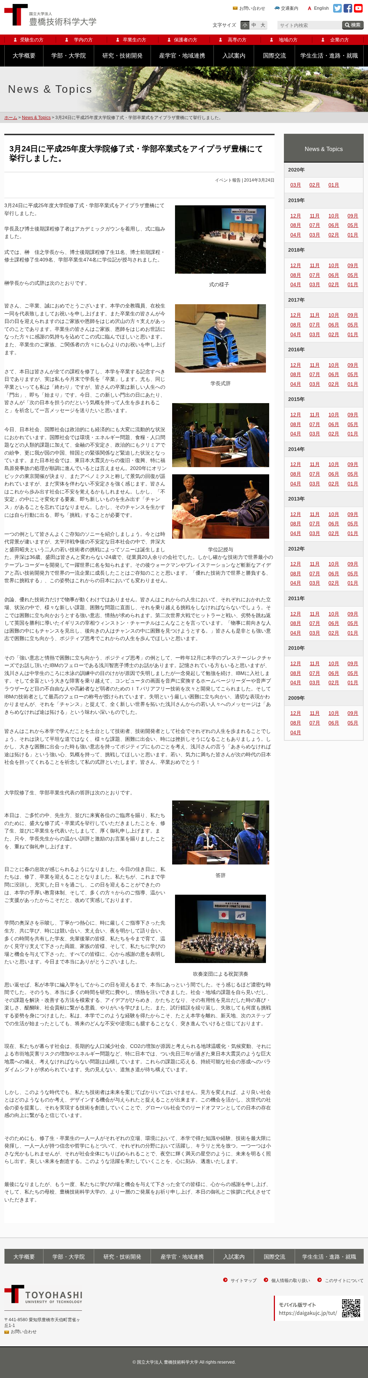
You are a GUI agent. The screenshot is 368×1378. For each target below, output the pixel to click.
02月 (314, 185)
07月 (314, 225)
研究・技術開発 (122, 56)
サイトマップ (244, 1280)
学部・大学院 (68, 56)
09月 (353, 216)
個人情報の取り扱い (290, 1280)
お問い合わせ (252, 8)
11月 (315, 216)
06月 (333, 225)
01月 (333, 185)
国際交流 (274, 56)
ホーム (10, 117)
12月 (295, 216)
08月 (295, 225)
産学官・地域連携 (182, 56)
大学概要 (24, 56)
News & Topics (36, 117)
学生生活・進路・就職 (329, 56)
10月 (333, 216)
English (321, 8)
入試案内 (233, 56)
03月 (295, 185)
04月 (295, 235)
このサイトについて (344, 1280)
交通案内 (289, 8)
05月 (353, 225)
